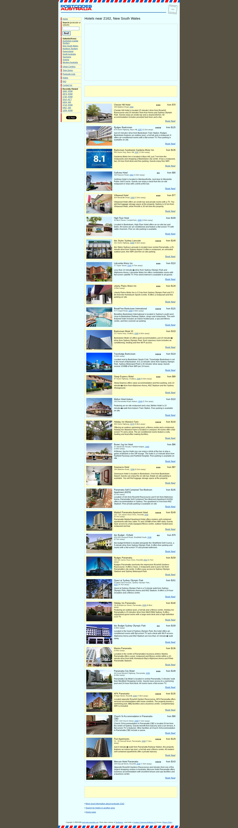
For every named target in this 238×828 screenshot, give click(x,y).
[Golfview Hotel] (99, 190)
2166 (132, 243)
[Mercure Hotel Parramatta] (99, 779)
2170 (132, 424)
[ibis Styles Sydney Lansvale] (99, 258)
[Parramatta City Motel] (99, 688)
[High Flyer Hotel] (99, 235)
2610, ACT (67, 99)
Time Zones (67, 70)
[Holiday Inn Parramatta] (99, 620)
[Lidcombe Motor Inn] (99, 281)
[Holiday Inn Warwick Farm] (99, 439)
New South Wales (70, 46)
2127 (116, 584)
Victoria (65, 60)
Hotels (65, 78)
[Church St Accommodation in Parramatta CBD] (99, 734)
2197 (140, 130)
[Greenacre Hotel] (99, 485)
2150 (144, 605)
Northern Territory (70, 49)
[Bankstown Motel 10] (99, 349)
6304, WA (66, 102)
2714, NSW (67, 105)
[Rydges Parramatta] (99, 575)
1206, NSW (67, 110)
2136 (149, 537)
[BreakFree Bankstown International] (99, 326)
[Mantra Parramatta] (99, 666)
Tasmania (66, 57)
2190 (136, 333)
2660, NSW (67, 91)
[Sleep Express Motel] (99, 394)
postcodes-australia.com (90, 822)
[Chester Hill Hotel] (99, 122)
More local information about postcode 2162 (105, 804)
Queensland (67, 51)
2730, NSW (67, 97)
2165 (147, 447)
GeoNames (119, 822)
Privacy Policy (167, 822)
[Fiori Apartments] (99, 756)
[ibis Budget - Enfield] (99, 553)
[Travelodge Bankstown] (99, 371)
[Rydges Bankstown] (99, 145)
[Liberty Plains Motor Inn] (99, 303)
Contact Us (67, 85)
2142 (146, 515)
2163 (132, 198)
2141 (129, 265)
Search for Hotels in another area (100, 808)
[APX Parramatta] (99, 711)
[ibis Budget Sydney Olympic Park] (99, 643)
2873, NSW (67, 94)
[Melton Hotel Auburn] (99, 417)
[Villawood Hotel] (99, 213)
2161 (131, 175)
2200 (140, 220)
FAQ (64, 81)
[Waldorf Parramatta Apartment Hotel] (99, 530)
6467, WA (66, 108)
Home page (91, 812)
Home (65, 19)
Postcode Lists (68, 74)
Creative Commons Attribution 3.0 (144, 822)
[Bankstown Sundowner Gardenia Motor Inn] (99, 167)
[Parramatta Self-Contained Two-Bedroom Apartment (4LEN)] (99, 507)
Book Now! (170, 121)
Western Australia (70, 62)
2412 (145, 560)
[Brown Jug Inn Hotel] (99, 462)
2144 (140, 401)
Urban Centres (68, 67)
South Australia (69, 54)
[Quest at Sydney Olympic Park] (99, 598)
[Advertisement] (131, 91)
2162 (131, 107)
